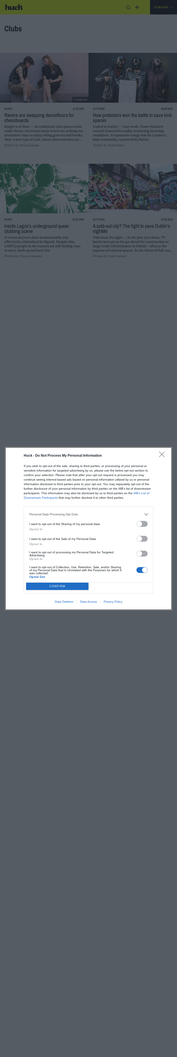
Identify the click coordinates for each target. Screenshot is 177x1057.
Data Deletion (64, 601)
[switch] (142, 524)
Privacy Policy (113, 601)
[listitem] (88, 514)
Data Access (88, 601)
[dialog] (88, 528)
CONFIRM (57, 586)
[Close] (163, 456)
